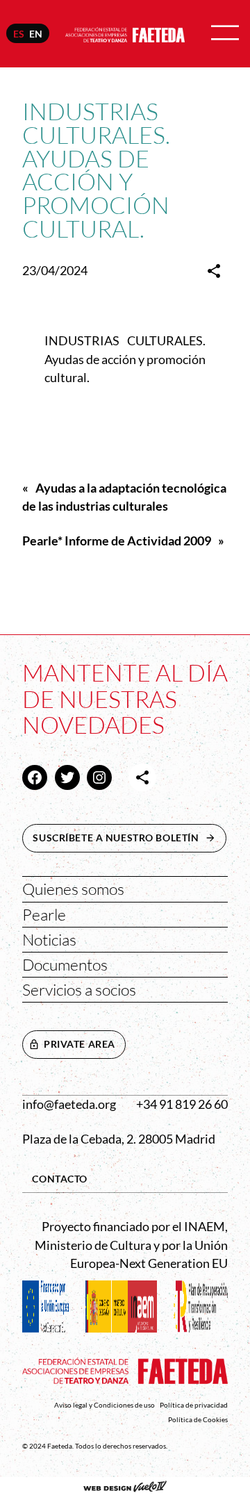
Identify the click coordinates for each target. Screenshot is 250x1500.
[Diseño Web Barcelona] (125, 1488)
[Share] (214, 271)
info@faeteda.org (69, 1104)
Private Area (79, 1044)
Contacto (60, 1179)
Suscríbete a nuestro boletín (129, 837)
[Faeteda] (125, 33)
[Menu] (225, 33)
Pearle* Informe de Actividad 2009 (116, 541)
